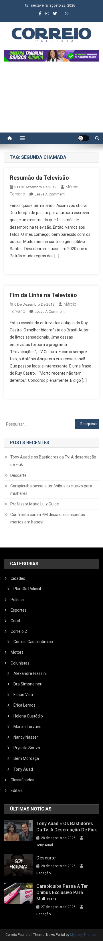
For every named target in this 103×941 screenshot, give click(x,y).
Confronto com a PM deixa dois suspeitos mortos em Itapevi (47, 518)
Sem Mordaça (26, 758)
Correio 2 (19, 631)
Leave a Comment (50, 194)
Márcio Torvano (27, 726)
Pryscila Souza (26, 748)
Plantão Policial (27, 588)
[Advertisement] (51, 100)
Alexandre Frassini (30, 673)
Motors (17, 652)
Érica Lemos (24, 705)
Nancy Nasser (25, 737)
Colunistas (20, 663)
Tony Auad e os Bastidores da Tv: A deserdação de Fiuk (53, 461)
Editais (17, 790)
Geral (15, 620)
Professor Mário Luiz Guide (34, 504)
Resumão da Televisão (39, 177)
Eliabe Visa (23, 694)
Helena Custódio (28, 716)
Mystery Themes (83, 935)
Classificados (22, 780)
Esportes (19, 610)
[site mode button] (83, 138)
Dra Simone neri (27, 684)
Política (17, 599)
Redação (43, 873)
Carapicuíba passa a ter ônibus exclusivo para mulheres (51, 490)
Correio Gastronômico (33, 641)
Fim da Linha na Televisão (43, 295)
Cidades (18, 578)
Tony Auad (23, 769)
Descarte (18, 475)
